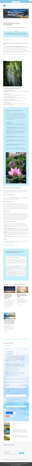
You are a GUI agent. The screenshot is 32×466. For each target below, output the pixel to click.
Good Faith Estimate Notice (17, 464)
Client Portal (26, 0)
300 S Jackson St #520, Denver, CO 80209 (5, 0)
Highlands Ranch (15, 459)
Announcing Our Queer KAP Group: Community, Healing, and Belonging (9, 322)
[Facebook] (20, 453)
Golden (11, 459)
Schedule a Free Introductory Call (12, 369)
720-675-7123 (23, 0)
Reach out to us (5, 197)
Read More (6, 308)
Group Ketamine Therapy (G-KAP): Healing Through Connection (8, 296)
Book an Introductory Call (8, 39)
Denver (8, 459)
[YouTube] (21, 453)
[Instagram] (23, 453)
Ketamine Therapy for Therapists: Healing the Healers (22, 295)
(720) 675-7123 (7, 451)
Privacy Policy (23, 463)
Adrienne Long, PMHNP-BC (21, 203)
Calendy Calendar (14, 367)
